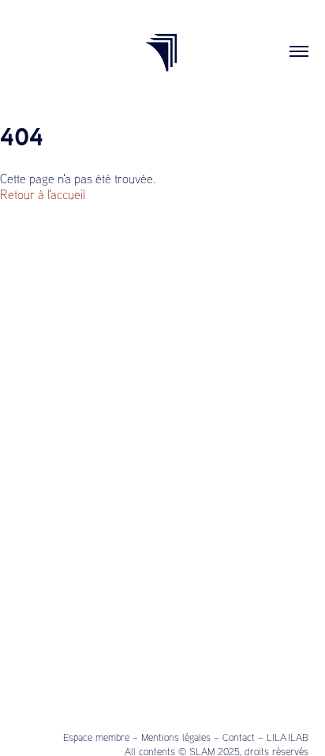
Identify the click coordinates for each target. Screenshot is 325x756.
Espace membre (96, 737)
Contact (238, 737)
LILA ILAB (287, 737)
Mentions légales (176, 737)
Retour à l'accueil (42, 194)
